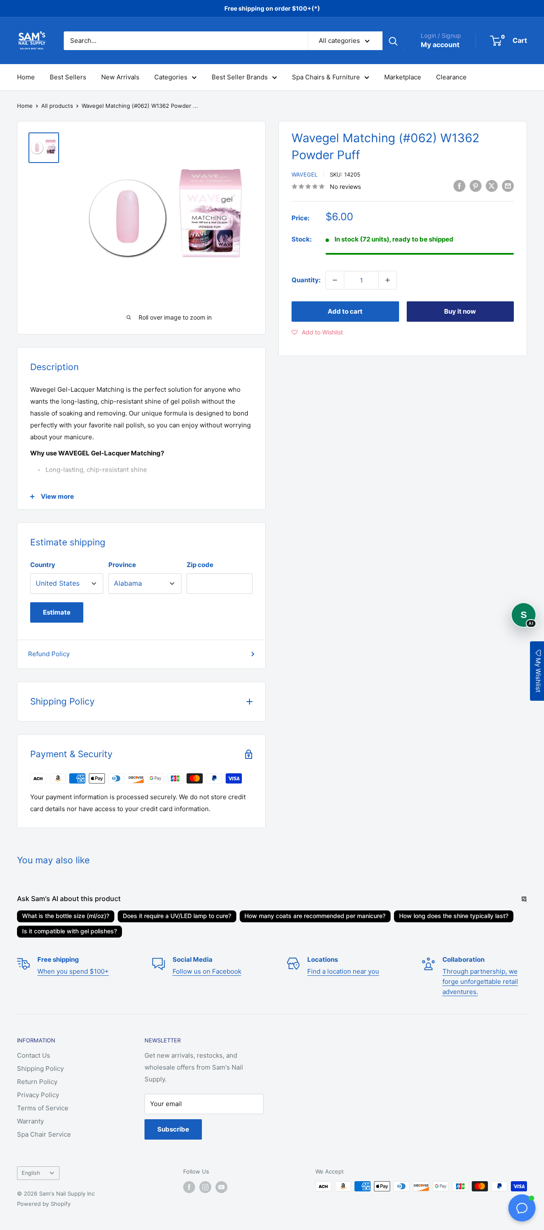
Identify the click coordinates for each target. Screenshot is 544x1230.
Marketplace (402, 77)
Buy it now (460, 311)
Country (42, 565)
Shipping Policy (40, 1068)
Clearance (451, 77)
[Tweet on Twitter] (492, 186)
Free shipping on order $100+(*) (272, 8)
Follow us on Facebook (207, 971)
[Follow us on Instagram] (205, 1187)
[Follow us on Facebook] (189, 1187)
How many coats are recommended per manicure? (314, 915)
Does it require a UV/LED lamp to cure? (177, 915)
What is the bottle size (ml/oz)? (65, 915)
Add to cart (345, 311)
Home (26, 77)
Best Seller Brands (240, 77)
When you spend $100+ (73, 971)
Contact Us (33, 1055)
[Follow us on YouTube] (221, 1187)
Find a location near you (343, 971)
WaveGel (304, 174)
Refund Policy (49, 654)
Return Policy (37, 1082)
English (31, 1173)
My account (440, 44)
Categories (170, 77)
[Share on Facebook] (459, 186)
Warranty (30, 1121)
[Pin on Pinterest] (476, 186)
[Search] (393, 40)
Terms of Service (42, 1108)
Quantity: (306, 280)
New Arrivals (120, 77)
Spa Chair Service (44, 1134)
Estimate (57, 612)
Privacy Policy (38, 1095)
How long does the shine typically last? (453, 915)
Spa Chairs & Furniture (326, 77)
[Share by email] (508, 186)
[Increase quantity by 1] (388, 280)
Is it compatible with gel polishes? (69, 931)
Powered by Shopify (44, 1203)
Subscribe (173, 1129)
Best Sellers (68, 77)
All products (57, 105)
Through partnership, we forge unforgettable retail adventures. (480, 981)
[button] (317, 332)
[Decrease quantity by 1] (335, 280)
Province (122, 565)
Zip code (200, 565)
